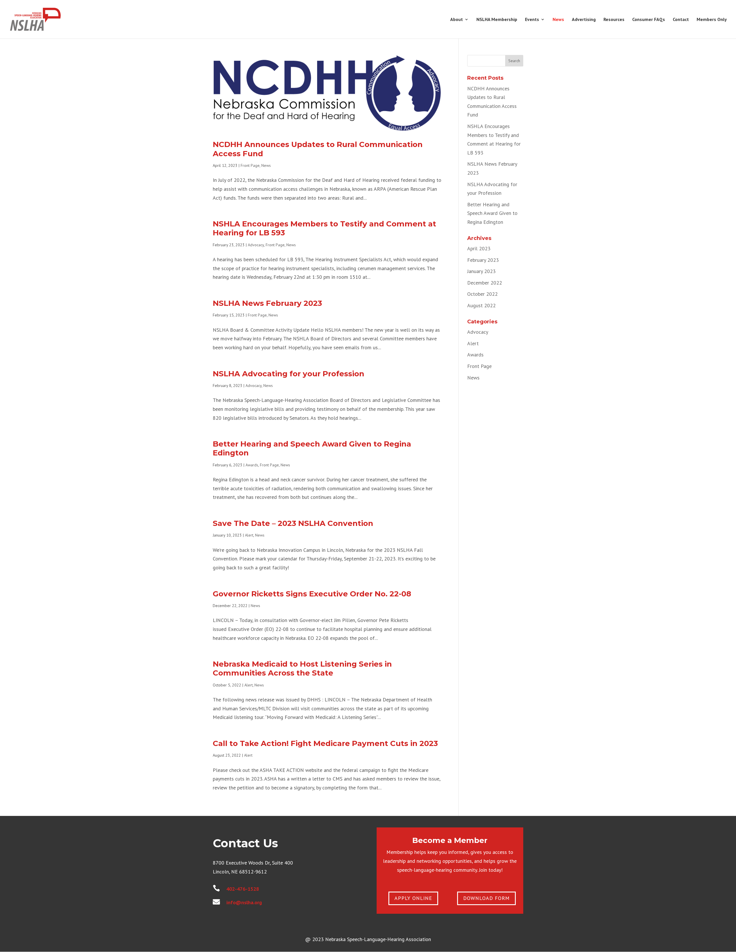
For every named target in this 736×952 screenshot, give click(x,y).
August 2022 (481, 305)
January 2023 (481, 271)
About (456, 19)
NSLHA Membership (496, 19)
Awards (252, 465)
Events (532, 19)
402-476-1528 (242, 889)
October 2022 (482, 294)
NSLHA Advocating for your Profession (288, 373)
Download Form (486, 898)
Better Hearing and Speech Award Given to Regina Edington (312, 448)
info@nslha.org (244, 902)
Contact (681, 19)
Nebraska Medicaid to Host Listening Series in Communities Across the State (302, 668)
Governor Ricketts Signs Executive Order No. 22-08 (312, 593)
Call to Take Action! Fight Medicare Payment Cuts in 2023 (325, 743)
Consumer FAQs (648, 19)
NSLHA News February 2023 (267, 303)
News (558, 19)
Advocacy (256, 244)
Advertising (584, 19)
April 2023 (478, 248)
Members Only (712, 19)
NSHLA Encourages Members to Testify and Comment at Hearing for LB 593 (324, 228)
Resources (613, 19)
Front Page (250, 165)
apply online (413, 898)
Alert (249, 535)
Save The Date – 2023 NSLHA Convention (293, 523)
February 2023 (483, 260)
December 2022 (484, 282)
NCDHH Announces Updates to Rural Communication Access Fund (318, 149)
